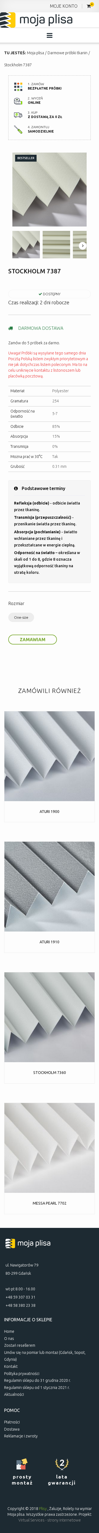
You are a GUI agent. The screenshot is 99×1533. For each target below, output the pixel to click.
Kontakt (11, 1366)
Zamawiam (32, 639)
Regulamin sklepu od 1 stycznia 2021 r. (37, 1387)
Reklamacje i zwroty (21, 1436)
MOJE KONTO (64, 6)
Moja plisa (35, 53)
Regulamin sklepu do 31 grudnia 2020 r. (37, 1380)
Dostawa (12, 1429)
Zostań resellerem (19, 1345)
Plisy (43, 1508)
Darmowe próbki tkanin (67, 53)
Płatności (12, 1422)
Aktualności (14, 1394)
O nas (9, 1338)
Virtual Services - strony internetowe (49, 1520)
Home (9, 1331)
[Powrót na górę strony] (88, 1494)
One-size (21, 617)
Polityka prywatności (21, 1373)
